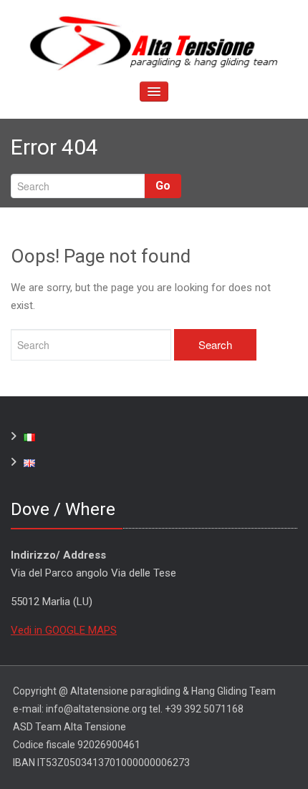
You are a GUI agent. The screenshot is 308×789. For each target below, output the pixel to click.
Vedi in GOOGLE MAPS (64, 630)
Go (162, 185)
